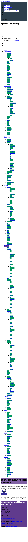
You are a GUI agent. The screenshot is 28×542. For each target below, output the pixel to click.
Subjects (8, 142)
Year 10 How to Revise (11, 366)
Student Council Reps (11, 108)
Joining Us (9, 187)
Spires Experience (7, 136)
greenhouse (12, 523)
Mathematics (12, 146)
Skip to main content (5, 1)
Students (6, 246)
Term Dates (9, 244)
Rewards (9, 130)
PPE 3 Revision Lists (8, 403)
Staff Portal (7, 6)
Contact (6, 457)
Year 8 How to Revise (11, 292)
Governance (9, 77)
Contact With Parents (8, 235)
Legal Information (11, 526)
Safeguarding (10, 431)
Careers (8, 120)
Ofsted (8, 69)
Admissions (12, 189)
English (11, 144)
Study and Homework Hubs (11, 11)
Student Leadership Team (12, 113)
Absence (9, 228)
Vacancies (6, 445)
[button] (8, 19)
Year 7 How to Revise (11, 261)
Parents (6, 185)
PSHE (8, 122)
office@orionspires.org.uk (8, 519)
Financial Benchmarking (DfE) (10, 427)
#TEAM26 (6, 397)
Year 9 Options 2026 (8, 372)
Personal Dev (7, 86)
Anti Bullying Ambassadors (13, 101)
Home (5, 50)
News (5, 433)
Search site (3, 529)
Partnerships (9, 172)
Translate (16, 40)
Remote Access (8, 7)
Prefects (11, 105)
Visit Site (3, 494)
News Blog (9, 434)
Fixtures (11, 94)
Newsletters (9, 436)
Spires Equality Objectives (9, 422)
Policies (8, 412)
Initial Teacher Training (8, 451)
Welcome (9, 53)
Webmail (6, 9)
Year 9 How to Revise (11, 323)
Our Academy (7, 51)
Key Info (6, 410)
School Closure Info (8, 240)
